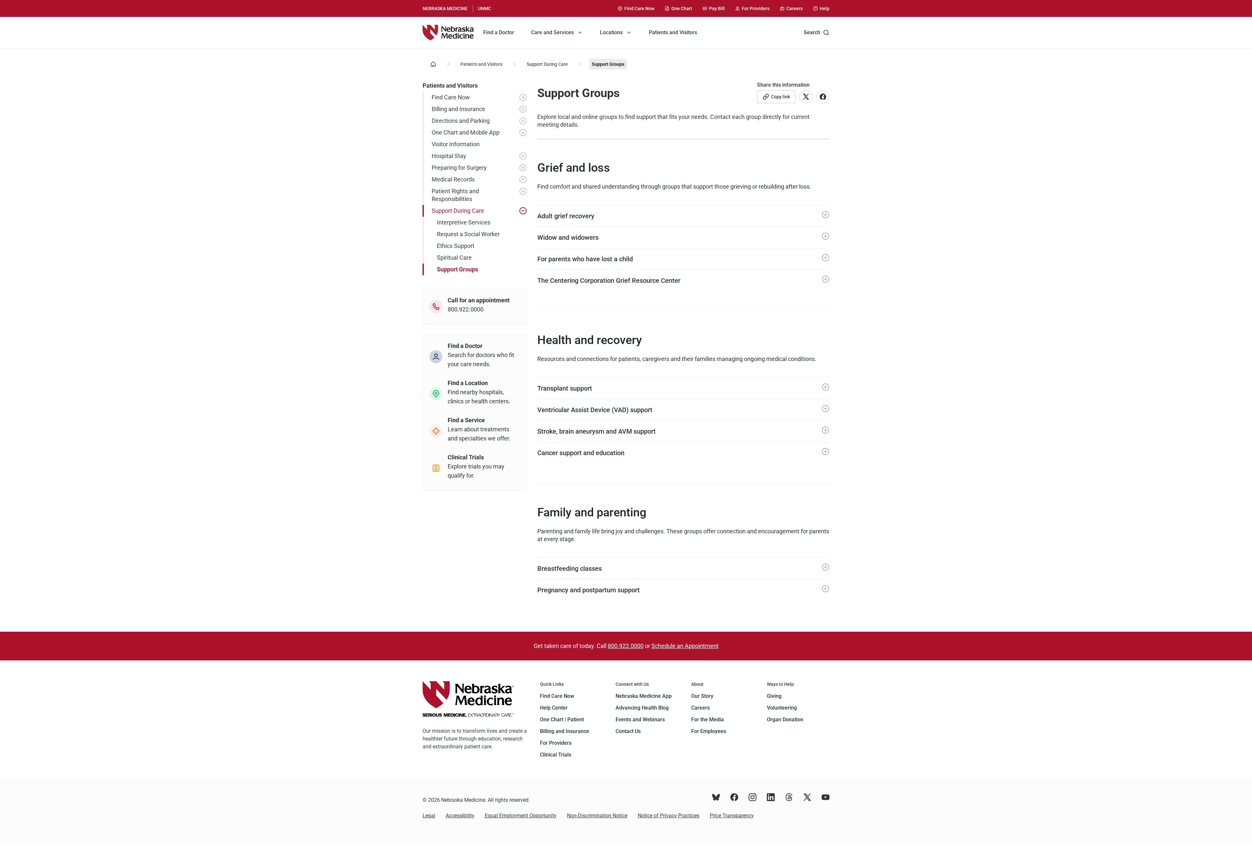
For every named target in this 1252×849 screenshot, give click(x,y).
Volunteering (782, 708)
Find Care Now (557, 696)
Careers (700, 708)
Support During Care (547, 64)
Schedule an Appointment (685, 645)
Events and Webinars (640, 719)
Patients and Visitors (481, 64)
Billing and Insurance (564, 731)
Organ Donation (785, 719)
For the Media (707, 719)
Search (812, 32)
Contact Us (628, 731)
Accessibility (460, 816)
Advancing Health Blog (642, 708)
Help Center (554, 708)
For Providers (556, 743)
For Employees (708, 731)
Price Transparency (732, 816)
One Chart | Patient (562, 719)
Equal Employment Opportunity (521, 816)
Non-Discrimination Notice (597, 816)
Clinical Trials (555, 755)
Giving (774, 696)
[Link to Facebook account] (822, 96)
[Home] (449, 32)
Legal (429, 816)
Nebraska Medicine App (644, 696)
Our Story (702, 696)
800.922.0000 (626, 645)
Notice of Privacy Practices (668, 816)
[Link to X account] (805, 96)
